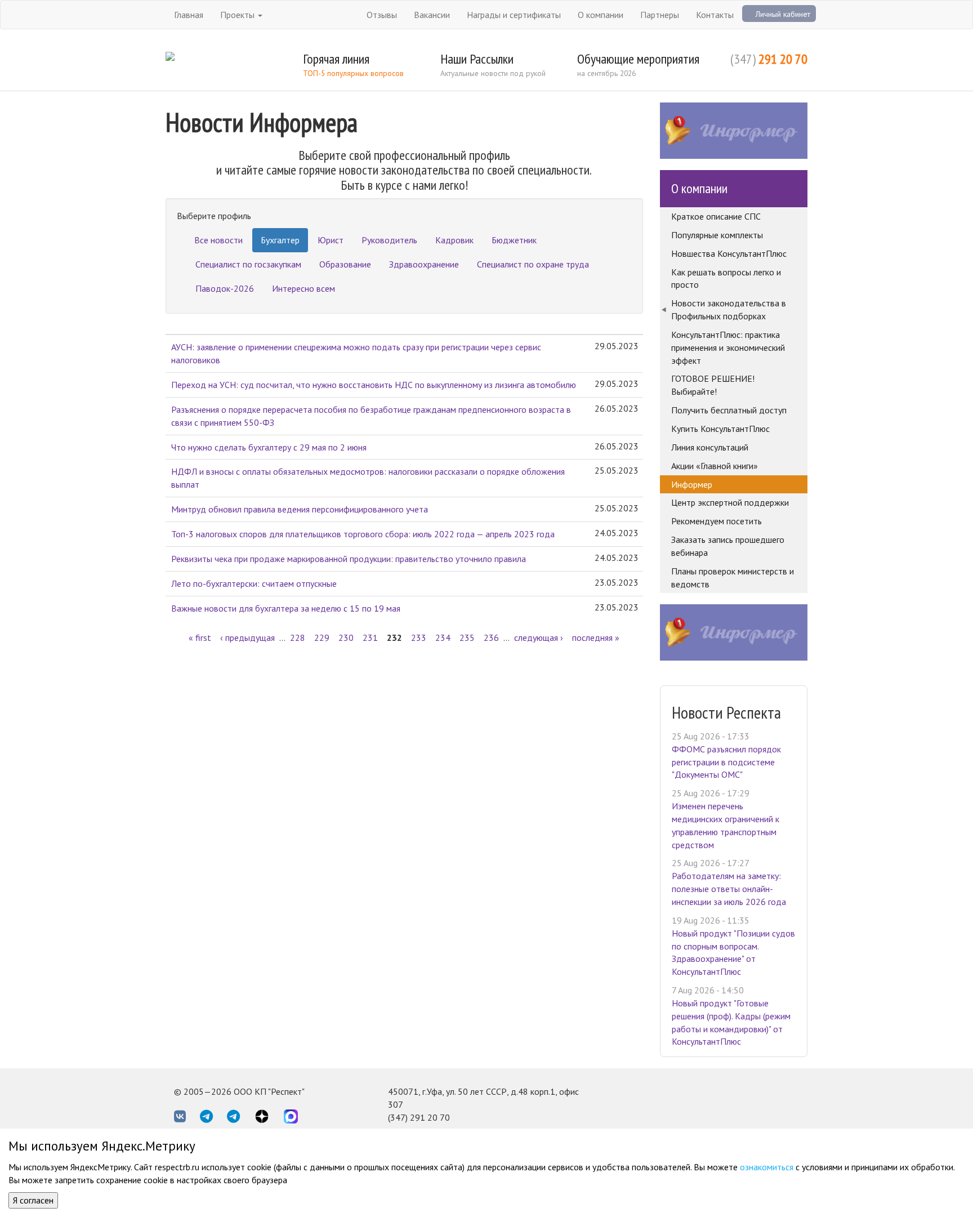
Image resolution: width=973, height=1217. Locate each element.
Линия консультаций (709, 447)
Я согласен (33, 1200)
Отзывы (382, 14)
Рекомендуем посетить (716, 521)
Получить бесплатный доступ (729, 410)
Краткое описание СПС (716, 216)
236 (491, 637)
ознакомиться (766, 1167)
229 (321, 637)
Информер (691, 484)
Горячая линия (336, 59)
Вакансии (432, 14)
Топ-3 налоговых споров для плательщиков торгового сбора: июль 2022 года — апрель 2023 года (363, 534)
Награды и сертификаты (514, 14)
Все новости (218, 240)
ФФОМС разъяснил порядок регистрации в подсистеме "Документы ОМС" (726, 762)
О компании (600, 14)
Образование (345, 264)
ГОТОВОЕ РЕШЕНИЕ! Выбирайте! (713, 385)
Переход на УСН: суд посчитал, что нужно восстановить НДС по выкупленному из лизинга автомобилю (373, 384)
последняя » (595, 637)
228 (297, 637)
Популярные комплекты (717, 234)
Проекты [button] (238, 14)
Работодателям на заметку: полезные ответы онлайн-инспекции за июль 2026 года (729, 888)
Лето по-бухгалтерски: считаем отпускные (254, 583)
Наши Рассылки (477, 59)
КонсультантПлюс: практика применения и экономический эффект (728, 347)
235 (467, 637)
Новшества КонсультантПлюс (729, 253)
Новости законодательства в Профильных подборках (728, 309)
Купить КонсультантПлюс (720, 428)
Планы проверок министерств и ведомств (732, 577)
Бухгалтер (280, 240)
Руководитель (389, 240)
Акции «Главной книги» (714, 465)
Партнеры (659, 14)
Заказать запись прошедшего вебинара (727, 546)
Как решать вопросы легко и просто (726, 278)
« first (200, 637)
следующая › (538, 637)
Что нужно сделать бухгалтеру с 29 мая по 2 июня (269, 447)
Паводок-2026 (224, 288)
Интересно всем (303, 288)
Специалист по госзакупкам (248, 264)
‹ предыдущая (247, 637)
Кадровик (454, 240)
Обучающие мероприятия (638, 59)
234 (442, 637)
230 (346, 637)
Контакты (715, 14)
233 (418, 637)
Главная (188, 14)
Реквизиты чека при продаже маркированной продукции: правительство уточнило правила (348, 558)
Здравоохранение (424, 264)
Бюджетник (514, 240)
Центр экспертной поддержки (730, 502)
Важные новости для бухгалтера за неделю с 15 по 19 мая (285, 608)
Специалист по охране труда (533, 264)
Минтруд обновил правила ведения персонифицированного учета (299, 509)
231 (370, 637)
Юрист (330, 240)
